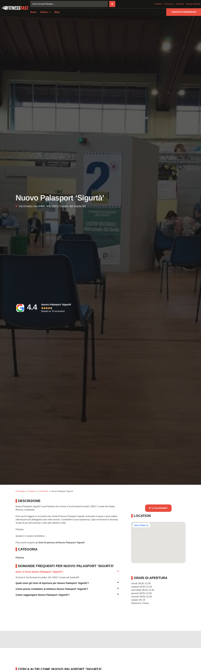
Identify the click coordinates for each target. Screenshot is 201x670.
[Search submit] (112, 4)
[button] (67, 573)
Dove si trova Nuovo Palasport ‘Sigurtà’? (39, 571)
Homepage (20, 491)
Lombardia (43, 491)
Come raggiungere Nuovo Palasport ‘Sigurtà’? (43, 595)
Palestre (32, 491)
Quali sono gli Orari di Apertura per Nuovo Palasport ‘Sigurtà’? (52, 583)
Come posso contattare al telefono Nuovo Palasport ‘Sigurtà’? (52, 589)
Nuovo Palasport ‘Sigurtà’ (56, 304)
